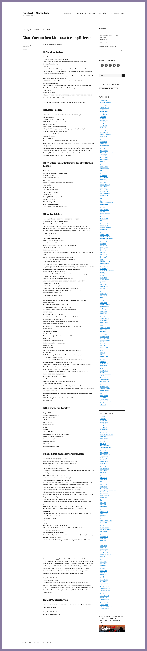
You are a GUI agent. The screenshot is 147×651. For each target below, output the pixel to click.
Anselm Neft (103, 127)
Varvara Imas (103, 601)
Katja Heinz (103, 519)
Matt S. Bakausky (104, 319)
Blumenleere (103, 143)
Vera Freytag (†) (104, 397)
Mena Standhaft (104, 553)
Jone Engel (103, 251)
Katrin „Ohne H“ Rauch (106, 267)
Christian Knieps (104, 156)
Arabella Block (103, 131)
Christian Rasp (104, 451)
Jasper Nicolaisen (104, 249)
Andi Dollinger (104, 417)
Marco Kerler (103, 302)
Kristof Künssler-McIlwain (107, 270)
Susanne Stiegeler (104, 390)
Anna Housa (103, 124)
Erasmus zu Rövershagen (106, 190)
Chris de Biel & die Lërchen (106, 152)
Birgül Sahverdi (104, 438)
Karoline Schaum (104, 510)
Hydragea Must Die (105, 236)
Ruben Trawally (104, 365)
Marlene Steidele (104, 315)
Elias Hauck (103, 179)
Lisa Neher (103, 288)
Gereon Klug (103, 217)
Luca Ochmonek (104, 536)
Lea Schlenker (103, 276)
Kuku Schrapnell (104, 274)
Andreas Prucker (104, 111)
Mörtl (101, 560)
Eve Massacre (103, 197)
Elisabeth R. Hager (104, 183)
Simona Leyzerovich (105, 588)
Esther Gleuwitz (104, 192)
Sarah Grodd (103, 372)
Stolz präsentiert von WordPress (45, 643)
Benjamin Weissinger (105, 134)
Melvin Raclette (104, 322)
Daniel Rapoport (104, 167)
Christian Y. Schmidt (105, 158)
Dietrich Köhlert (104, 465)
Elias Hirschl (103, 181)
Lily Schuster (103, 285)
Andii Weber (103, 104)
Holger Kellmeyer (104, 234)
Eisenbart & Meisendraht (36, 12)
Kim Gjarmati (103, 524)
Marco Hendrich (104, 544)
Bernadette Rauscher (105, 433)
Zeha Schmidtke (104, 403)
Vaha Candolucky (104, 599)
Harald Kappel (103, 229)
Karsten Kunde (104, 511)
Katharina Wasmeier (105, 261)
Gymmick (102, 220)
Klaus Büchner (103, 268)
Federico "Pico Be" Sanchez (106, 202)
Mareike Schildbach (105, 304)
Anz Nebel (102, 129)
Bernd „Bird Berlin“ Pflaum (106, 138)
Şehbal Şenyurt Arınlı (105, 374)
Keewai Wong (103, 522)
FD (101, 201)
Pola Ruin (102, 354)
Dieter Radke (103, 463)
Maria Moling (103, 311)
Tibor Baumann (104, 394)
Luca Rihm (103, 292)
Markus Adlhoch (104, 549)
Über (123, 13)
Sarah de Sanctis (104, 370)
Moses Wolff (103, 335)
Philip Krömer (103, 351)
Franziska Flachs (104, 209)
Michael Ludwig (104, 326)
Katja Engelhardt (104, 263)
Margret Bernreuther (105, 308)
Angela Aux (103, 116)
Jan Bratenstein (104, 245)
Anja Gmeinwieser (104, 122)
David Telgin (103, 172)
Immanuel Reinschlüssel (106, 238)
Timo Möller (103, 594)
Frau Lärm (102, 211)
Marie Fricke (103, 547)
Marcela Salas (103, 301)
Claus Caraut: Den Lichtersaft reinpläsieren (57, 37)
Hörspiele (30, 45)
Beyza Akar (103, 436)
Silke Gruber (103, 376)
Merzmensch (103, 324)
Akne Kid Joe (103, 100)
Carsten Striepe (104, 150)
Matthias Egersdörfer (105, 551)
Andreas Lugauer (104, 109)
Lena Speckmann (104, 279)
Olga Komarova (104, 567)
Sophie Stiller (103, 383)
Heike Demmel (104, 492)
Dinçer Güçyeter (104, 177)
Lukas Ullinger (103, 293)
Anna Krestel (103, 427)
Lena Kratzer (103, 277)
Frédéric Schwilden (105, 213)
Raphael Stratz (104, 358)
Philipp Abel (103, 574)
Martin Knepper (104, 317)
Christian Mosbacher (105, 447)
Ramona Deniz (104, 356)
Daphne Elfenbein (104, 168)
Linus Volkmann (104, 286)
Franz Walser (103, 208)
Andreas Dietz (103, 106)
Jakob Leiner (103, 243)
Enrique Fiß (103, 472)
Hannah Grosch (104, 224)
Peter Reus (103, 349)
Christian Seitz (104, 452)
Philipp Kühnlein (104, 576)
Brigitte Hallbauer (104, 145)
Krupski (102, 272)
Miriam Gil (103, 331)
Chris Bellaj (103, 443)
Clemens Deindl (104, 456)
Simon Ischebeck (104, 379)
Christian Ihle (103, 154)
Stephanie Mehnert (105, 388)
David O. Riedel (104, 460)
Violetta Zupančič (104, 608)
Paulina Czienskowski (105, 344)
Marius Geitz (103, 313)
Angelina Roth (104, 120)
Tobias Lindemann (104, 595)
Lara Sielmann (103, 526)
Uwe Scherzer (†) (104, 597)
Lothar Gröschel (104, 290)
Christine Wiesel (104, 159)
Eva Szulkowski (104, 195)
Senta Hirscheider (104, 587)
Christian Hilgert (104, 445)
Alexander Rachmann (105, 102)
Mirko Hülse (103, 333)
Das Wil (102, 170)
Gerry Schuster (104, 218)
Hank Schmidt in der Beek (106, 222)
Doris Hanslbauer (104, 469)
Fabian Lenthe (103, 199)
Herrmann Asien (104, 233)
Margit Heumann (104, 306)
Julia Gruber (103, 501)
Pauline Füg (103, 345)
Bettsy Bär (102, 140)
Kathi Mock (103, 515)
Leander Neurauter (104, 528)
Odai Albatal (103, 565)
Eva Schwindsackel (105, 193)
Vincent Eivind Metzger (106, 401)
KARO (102, 260)
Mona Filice (103, 558)
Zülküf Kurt (103, 404)
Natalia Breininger (104, 336)
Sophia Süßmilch (104, 381)
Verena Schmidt (104, 399)
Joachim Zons (103, 497)
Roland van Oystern (105, 363)
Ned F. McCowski (104, 338)
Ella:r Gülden (103, 186)
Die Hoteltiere (103, 175)
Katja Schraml (103, 265)
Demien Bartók (104, 174)
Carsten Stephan (104, 149)
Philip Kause (103, 572)
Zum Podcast (114, 13)
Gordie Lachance (104, 488)
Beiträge (24, 45)
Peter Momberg (104, 347)
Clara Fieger (103, 161)
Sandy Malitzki (104, 579)
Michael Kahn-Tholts (105, 554)
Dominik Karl (103, 467)
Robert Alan (103, 361)
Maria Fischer (103, 310)
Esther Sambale (104, 474)
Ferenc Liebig (103, 486)
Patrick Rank (103, 569)
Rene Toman (103, 578)
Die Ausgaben (81, 13)
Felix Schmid (103, 206)
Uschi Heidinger (104, 395)
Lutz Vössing (103, 295)
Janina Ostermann (104, 495)
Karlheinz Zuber (104, 508)
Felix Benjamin (104, 204)
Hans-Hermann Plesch (106, 227)
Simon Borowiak (104, 378)
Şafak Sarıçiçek (104, 369)
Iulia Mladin (103, 240)
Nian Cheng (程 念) (105, 340)
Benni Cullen (103, 136)
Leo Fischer (103, 281)
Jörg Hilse (102, 252)
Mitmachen (103, 13)
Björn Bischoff (103, 141)
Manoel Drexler (104, 542)
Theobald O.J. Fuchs (105, 392)
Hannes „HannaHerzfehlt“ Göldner (108, 490)
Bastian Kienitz (104, 133)
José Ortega (103, 499)
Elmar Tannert (103, 188)
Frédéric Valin (103, 215)
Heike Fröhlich (104, 231)
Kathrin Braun (103, 517)
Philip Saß (102, 353)
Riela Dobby (103, 360)
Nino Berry (103, 342)
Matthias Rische (104, 320)
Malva (101, 297)
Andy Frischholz (104, 115)
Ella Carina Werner (104, 184)
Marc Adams (103, 299)
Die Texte (92, 13)
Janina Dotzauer (104, 247)
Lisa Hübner (103, 533)
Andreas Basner (104, 420)
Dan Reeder (103, 165)
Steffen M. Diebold (104, 387)
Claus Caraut (103, 163)
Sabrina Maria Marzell (105, 367)
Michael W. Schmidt (105, 327)
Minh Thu (102, 556)
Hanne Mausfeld (104, 226)
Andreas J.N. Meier (104, 107)
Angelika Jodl (103, 118)
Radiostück (25, 46)
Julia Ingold (103, 504)
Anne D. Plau (103, 125)
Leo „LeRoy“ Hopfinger (105, 529)
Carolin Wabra (103, 147)
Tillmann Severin (104, 592)
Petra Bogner (103, 570)
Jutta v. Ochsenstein (105, 258)
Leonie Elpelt (103, 283)
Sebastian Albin (104, 583)
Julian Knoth (103, 254)
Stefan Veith (103, 385)
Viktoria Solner (104, 604)
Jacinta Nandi (103, 242)
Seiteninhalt (68, 13)
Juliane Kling (103, 256)
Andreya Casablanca (105, 113)
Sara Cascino (103, 581)
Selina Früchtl (103, 585)
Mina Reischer (103, 329)
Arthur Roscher (104, 429)
